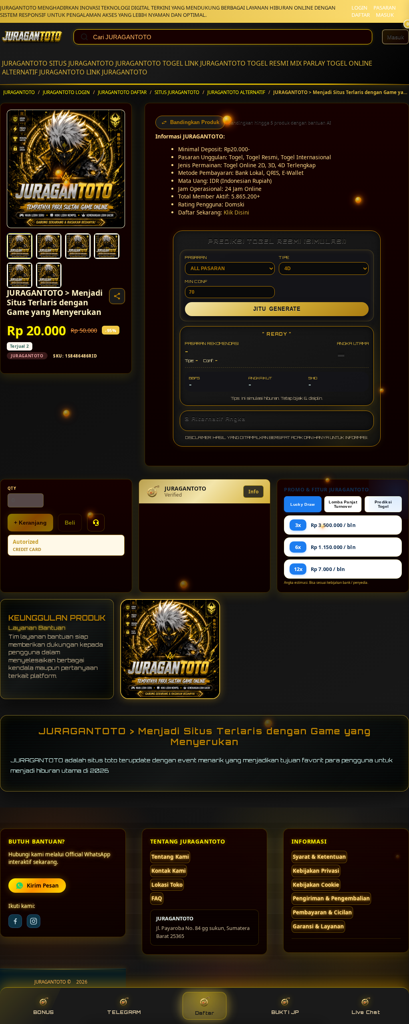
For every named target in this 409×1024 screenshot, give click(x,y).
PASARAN (384, 7)
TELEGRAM (124, 1012)
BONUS (43, 1012)
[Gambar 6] (49, 275)
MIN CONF (196, 281)
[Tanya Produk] (96, 522)
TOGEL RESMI (267, 63)
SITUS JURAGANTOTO (81, 63)
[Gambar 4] (106, 246)
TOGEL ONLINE (349, 63)
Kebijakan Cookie (316, 884)
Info (253, 491)
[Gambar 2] (49, 246)
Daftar (204, 1013)
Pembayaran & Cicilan (322, 912)
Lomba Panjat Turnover (343, 504)
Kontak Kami (168, 870)
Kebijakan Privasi (316, 870)
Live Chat (365, 1012)
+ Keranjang (30, 522)
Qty (12, 488)
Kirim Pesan (43, 885)
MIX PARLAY (307, 63)
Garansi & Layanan (318, 926)
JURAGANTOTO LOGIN (66, 92)
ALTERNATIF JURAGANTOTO (43, 72)
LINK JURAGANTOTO (215, 63)
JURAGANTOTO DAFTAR (122, 92)
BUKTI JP (285, 1012)
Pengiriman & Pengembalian (331, 898)
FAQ (156, 898)
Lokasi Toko (167, 884)
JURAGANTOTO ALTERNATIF (236, 92)
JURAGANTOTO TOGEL (149, 63)
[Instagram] (33, 921)
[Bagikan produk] (117, 296)
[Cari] (84, 37)
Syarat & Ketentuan (319, 856)
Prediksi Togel (383, 504)
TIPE (284, 257)
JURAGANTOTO (25, 63)
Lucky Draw (302, 504)
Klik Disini (236, 212)
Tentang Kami (170, 856)
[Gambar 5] (19, 275)
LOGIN (359, 7)
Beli (70, 522)
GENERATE (277, 309)
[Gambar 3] (78, 246)
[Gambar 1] (19, 246)
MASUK (385, 14)
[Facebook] (15, 921)
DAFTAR (360, 14)
